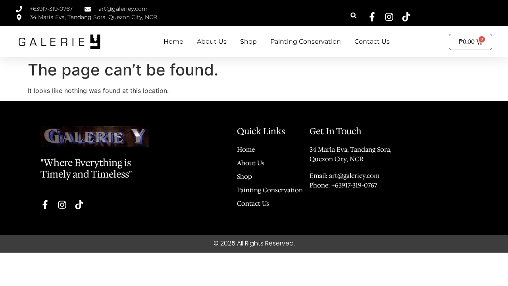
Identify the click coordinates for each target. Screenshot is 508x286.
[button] (353, 15)
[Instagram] (389, 16)
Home (173, 41)
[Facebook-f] (372, 16)
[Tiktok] (406, 16)
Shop (248, 41)
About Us (212, 41)
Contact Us (372, 41)
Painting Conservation (305, 41)
